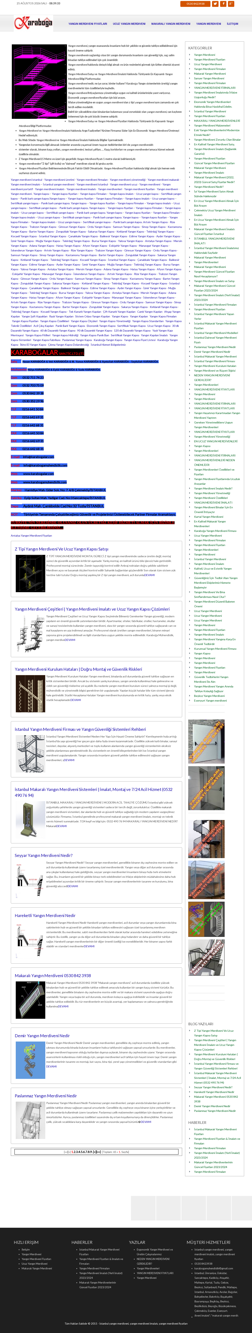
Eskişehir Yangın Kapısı (123, 245)
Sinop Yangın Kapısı (154, 226)
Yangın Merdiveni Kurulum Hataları (215, 365)
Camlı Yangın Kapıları (149, 311)
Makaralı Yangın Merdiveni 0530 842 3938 (53, 975)
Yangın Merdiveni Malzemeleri (212, 125)
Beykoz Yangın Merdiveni (209, 695)
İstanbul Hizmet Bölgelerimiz (108, 344)
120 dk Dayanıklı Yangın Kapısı (132, 330)
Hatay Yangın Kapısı (68, 245)
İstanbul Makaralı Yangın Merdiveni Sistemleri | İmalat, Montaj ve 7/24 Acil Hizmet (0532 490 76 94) (217, 1077)
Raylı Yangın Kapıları (61, 316)
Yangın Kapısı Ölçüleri (84, 321)
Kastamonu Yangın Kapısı (81, 255)
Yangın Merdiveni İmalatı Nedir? (213, 488)
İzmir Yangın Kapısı (22, 241)
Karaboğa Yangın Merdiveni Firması (215, 530)
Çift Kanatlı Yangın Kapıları (119, 311)
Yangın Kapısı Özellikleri (54, 321)
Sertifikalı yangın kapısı (24, 203)
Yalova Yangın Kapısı (130, 241)
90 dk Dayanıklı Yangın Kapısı (94, 330)
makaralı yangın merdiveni (200, 1315)
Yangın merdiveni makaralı (163, 179)
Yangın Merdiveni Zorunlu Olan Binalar (217, 139)
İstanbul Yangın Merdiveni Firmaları (215, 304)
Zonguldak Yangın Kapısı (71, 231)
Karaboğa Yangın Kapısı (108, 340)
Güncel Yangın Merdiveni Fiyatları (214, 163)
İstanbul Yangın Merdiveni (210, 111)
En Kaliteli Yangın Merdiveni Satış (214, 144)
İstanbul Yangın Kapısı (52, 236)
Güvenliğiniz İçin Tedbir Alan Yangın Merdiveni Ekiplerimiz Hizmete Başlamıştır (216, 582)
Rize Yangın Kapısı (82, 250)
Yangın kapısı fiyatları (64, 193)
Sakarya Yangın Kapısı (101, 231)
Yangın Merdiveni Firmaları (210, 69)
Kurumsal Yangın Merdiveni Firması (215, 648)
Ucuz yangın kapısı (147, 193)
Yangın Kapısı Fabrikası (46, 340)
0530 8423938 (196, 3)
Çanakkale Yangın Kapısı (83, 236)
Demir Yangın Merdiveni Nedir (42, 1035)
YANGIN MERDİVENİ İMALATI (213, 502)
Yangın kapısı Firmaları (93, 193)
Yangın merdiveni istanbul (26, 179)
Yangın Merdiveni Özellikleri (211, 497)
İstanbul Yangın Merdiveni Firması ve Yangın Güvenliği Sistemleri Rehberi (80, 729)
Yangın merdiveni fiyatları (139, 189)
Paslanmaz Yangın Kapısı (77, 340)
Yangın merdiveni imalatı (25, 184)
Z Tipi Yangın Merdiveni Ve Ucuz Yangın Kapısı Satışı (61, 548)
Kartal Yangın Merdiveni (208, 516)
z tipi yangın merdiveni (231, 1315)
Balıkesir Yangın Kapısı (113, 236)
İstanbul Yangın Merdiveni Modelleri (216, 332)
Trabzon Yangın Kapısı (42, 226)
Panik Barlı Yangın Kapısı (70, 325)
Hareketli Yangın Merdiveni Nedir (45, 915)
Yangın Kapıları (139, 316)
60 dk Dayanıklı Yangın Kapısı (57, 330)
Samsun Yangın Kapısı (126, 226)
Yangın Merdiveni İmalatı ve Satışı (214, 281)
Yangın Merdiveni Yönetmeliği (212, 436)
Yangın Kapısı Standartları (148, 321)
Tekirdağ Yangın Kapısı (160, 231)
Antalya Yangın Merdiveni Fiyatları (31, 535)
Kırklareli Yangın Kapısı (130, 231)
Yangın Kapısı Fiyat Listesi (140, 340)
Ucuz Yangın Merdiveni (129, 23)
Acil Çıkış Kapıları (43, 325)
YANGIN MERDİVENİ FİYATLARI (214, 389)
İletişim (232, 23)
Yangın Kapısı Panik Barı (94, 335)
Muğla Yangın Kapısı (48, 241)
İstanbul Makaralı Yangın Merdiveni (215, 356)
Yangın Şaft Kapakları (34, 316)
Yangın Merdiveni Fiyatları (88, 23)
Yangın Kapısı (120, 316)
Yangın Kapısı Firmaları (163, 316)
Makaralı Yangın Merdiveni (170, 23)
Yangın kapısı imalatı (121, 193)
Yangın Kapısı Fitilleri (37, 335)
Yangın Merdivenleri (206, 262)
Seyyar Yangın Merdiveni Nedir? (43, 855)
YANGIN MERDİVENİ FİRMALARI (215, 87)
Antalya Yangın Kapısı (158, 241)
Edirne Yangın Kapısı (141, 236)
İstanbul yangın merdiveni (58, 184)
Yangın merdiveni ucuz (123, 184)
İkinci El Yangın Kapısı (33, 344)
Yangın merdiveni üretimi (59, 179)
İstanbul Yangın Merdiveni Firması (214, 361)
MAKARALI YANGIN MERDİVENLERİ (217, 120)
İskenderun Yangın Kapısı (26, 250)
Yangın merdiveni (149, 184)
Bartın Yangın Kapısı (41, 231)
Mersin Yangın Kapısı (88, 269)
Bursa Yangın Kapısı (104, 241)
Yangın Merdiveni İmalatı (209, 172)
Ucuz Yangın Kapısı (158, 325)
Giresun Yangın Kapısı (71, 226)
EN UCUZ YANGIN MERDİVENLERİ (216, 441)
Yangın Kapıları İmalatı (154, 335)
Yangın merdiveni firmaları (92, 179)
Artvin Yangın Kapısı (155, 222)
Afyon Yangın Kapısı (95, 245)
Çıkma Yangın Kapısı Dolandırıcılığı (68, 344)
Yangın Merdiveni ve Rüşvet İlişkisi (214, 370)
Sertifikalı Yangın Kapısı (131, 325)
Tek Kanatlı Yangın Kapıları (85, 311)
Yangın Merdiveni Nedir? (209, 186)
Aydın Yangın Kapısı (168, 236)
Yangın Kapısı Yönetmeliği (115, 321)
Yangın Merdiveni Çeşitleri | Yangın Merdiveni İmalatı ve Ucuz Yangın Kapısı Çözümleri (92, 608)
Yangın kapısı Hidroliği (65, 335)
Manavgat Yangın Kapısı (153, 245)
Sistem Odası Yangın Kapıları (92, 316)
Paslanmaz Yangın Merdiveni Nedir (46, 1095)
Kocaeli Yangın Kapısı (24, 236)
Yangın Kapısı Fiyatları (25, 321)
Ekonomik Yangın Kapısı (101, 325)
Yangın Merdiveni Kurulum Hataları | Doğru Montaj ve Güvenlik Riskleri (78, 669)
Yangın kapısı (41, 193)
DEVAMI (149, 575)
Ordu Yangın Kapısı (99, 226)
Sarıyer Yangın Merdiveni (209, 78)
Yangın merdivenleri (110, 189)
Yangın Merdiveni (208, 23)
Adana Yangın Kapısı (41, 245)
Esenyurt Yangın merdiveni (210, 700)
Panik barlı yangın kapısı (34, 198)
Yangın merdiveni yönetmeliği (127, 179)
